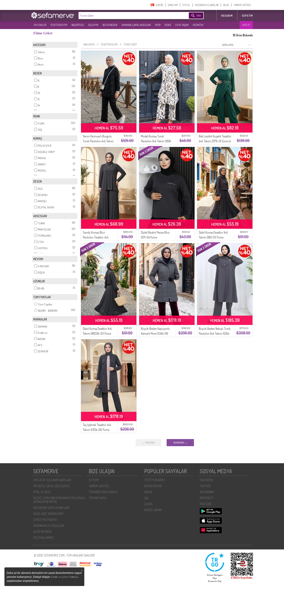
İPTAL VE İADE (41, 492)
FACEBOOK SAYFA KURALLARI (51, 508)
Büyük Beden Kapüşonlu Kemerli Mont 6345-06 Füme (155, 333)
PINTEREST (206, 498)
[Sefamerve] (53, 15)
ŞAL (146, 498)
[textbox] (127, 15)
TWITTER (205, 486)
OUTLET (246, 25)
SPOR (157, 25)
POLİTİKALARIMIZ (43, 537)
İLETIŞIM (94, 480)
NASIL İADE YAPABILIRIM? (48, 514)
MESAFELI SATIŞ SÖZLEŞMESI (51, 486)
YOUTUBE (205, 504)
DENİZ (168, 25)
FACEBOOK (206, 480)
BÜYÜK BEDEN (110, 25)
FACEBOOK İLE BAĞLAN (207, 5)
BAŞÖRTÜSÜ (77, 25)
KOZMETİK (198, 25)
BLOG (226, 5)
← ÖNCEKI (148, 442)
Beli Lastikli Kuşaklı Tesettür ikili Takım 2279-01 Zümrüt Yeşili (215, 141)
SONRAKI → (180, 442)
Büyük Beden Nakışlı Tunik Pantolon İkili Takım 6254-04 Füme (215, 333)
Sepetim (247, 15)
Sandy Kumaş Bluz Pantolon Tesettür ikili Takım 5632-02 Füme (95, 237)
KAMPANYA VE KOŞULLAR (48, 525)
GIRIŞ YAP (173, 5)
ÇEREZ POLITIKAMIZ (45, 520)
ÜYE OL (186, 5)
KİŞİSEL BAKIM (153, 510)
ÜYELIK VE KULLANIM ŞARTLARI (52, 480)
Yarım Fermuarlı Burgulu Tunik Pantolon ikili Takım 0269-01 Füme (98, 141)
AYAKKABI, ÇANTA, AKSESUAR (136, 25)
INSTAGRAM (207, 492)
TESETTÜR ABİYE (154, 480)
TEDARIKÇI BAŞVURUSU (103, 492)
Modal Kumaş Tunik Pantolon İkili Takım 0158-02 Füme (156, 141)
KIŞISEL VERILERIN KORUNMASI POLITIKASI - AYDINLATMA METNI (60, 500)
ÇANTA (148, 504)
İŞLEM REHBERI (42, 531)
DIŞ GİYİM (93, 25)
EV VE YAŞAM (182, 25)
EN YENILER (40, 25)
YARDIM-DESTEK (242, 5)
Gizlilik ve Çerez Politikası (65, 577)
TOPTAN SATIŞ (97, 498)
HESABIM (227, 15)
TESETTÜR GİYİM (58, 25)
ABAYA (148, 492)
